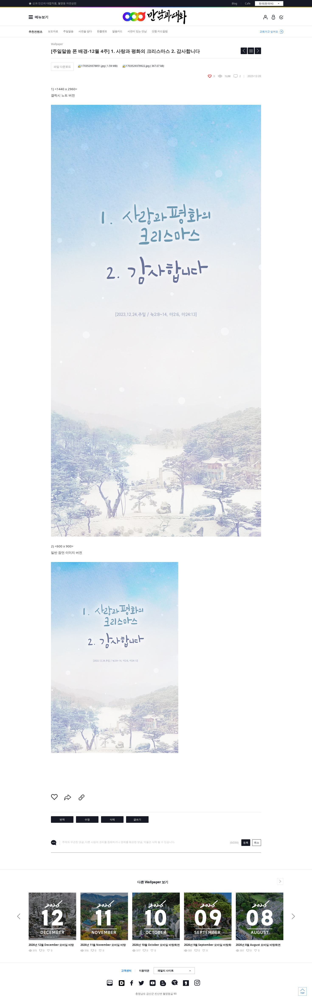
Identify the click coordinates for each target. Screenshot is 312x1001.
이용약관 (144, 970)
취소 (256, 842)
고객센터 (126, 970)
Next (293, 916)
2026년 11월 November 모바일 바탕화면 (103, 945)
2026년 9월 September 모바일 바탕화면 (207, 945)
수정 (87, 819)
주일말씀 (68, 31)
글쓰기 (137, 819)
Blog (234, 3)
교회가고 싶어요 (269, 31)
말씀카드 (117, 31)
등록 (245, 842)
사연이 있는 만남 (137, 31)
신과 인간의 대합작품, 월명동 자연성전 (54, 3)
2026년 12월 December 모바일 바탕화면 (51, 945)
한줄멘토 (102, 31)
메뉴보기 (41, 17)
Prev (18, 916)
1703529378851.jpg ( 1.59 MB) (99, 66)
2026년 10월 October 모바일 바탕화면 (156, 945)
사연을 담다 (85, 31)
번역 (62, 819)
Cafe (247, 3)
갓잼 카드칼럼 (160, 31)
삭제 (112, 819)
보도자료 (53, 31)
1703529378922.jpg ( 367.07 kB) (145, 66)
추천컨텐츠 (35, 32)
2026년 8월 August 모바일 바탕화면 (258, 945)
